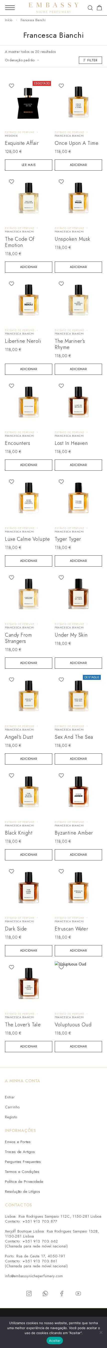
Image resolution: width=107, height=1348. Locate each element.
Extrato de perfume (20, 132)
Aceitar (54, 1341)
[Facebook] (62, 1293)
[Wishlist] (11, 86)
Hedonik (11, 136)
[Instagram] (29, 1293)
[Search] (90, 7)
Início (8, 20)
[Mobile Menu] (10, 7)
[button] (78, 165)
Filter (92, 60)
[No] (100, 1332)
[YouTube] (78, 1293)
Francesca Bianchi (69, 136)
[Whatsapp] (45, 1293)
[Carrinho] (99, 8)
